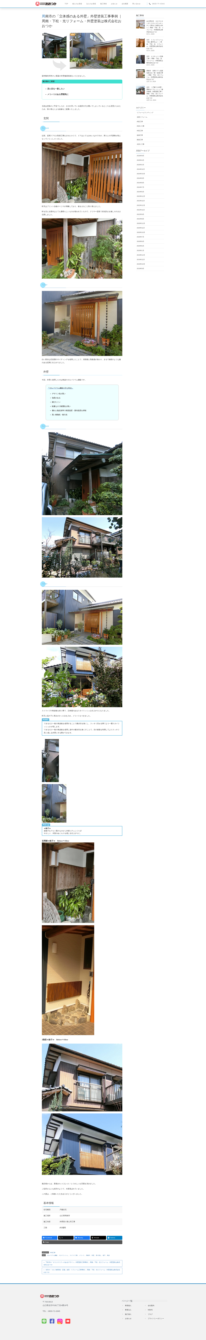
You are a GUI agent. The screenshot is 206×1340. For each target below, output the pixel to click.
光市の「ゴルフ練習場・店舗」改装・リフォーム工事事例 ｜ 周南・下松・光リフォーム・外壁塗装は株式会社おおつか (82, 1271)
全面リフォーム (142, 117)
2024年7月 (140, 187)
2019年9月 (140, 268)
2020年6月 (140, 241)
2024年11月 (141, 169)
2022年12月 (141, 205)
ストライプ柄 (73, 1255)
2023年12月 (141, 196)
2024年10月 (141, 174)
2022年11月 (141, 210)
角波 (108, 1255)
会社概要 (125, 4)
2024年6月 (140, 192)
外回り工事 (140, 126)
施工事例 (103, 4)
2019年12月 (141, 255)
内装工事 (140, 121)
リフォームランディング (145, 112)
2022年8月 (140, 219)
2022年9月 (140, 214)
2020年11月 (141, 228)
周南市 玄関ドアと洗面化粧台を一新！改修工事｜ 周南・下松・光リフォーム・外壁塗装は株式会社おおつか (154, 75)
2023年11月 (141, 201)
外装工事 (52, 1252)
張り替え (98, 1255)
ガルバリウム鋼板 (52, 1255)
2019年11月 (141, 259)
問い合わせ (136, 4)
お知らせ (114, 4)
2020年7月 (140, 237)
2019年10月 (141, 264)
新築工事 (140, 140)
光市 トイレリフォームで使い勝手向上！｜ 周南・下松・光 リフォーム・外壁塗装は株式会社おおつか (154, 44)
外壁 (93, 1255)
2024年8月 (140, 183)
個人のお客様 (77, 4)
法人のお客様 (91, 4)
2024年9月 (140, 178)
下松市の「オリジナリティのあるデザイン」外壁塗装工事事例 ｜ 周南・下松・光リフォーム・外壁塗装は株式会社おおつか (82, 1263)
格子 (104, 1255)
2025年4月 (140, 160)
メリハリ (81, 1255)
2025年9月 (140, 156)
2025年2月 (140, 165)
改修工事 (140, 135)
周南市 (88, 1255)
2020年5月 (140, 246)
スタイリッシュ (63, 1255)
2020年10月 (141, 232)
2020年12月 (141, 223)
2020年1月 (140, 250)
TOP (66, 4)
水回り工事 (140, 144)
